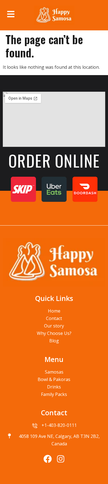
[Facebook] (47, 459)
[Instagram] (60, 459)
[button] (12, 13)
